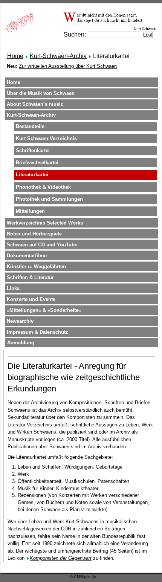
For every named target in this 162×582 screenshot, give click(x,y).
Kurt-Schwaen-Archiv (58, 56)
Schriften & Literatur (30, 277)
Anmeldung (20, 342)
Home (15, 56)
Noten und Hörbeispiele (34, 234)
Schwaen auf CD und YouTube (42, 244)
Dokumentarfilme (27, 255)
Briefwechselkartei (37, 162)
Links (13, 288)
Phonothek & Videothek (43, 187)
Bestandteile (30, 126)
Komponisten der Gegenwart (61, 558)
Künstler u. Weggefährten (36, 266)
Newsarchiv (20, 321)
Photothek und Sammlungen (49, 199)
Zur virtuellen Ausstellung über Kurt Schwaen (68, 66)
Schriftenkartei (33, 150)
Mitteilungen (30, 211)
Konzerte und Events (31, 299)
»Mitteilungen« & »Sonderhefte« (44, 310)
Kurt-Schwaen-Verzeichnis (46, 138)
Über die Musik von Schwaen (41, 93)
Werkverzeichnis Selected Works (45, 223)
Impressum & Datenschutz (37, 332)
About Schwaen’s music (35, 104)
